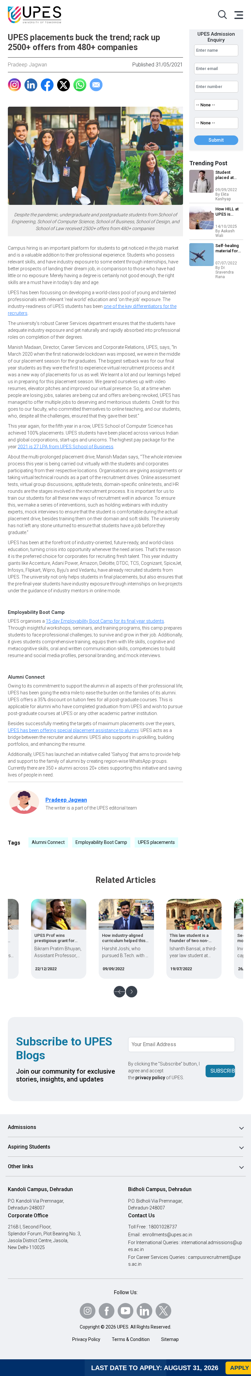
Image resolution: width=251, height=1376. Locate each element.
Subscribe (222, 1071)
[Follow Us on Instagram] (87, 1311)
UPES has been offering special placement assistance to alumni (73, 730)
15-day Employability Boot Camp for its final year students (105, 621)
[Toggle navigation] (238, 15)
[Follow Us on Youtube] (125, 1311)
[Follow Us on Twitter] (163, 1311)
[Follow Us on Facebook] (106, 1311)
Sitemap (170, 1339)
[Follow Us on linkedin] (144, 1311)
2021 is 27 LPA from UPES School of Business (65, 446)
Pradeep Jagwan (27, 65)
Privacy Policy (86, 1339)
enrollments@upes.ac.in (167, 1234)
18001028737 (162, 1226)
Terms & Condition (131, 1339)
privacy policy (150, 1077)
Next (131, 991)
